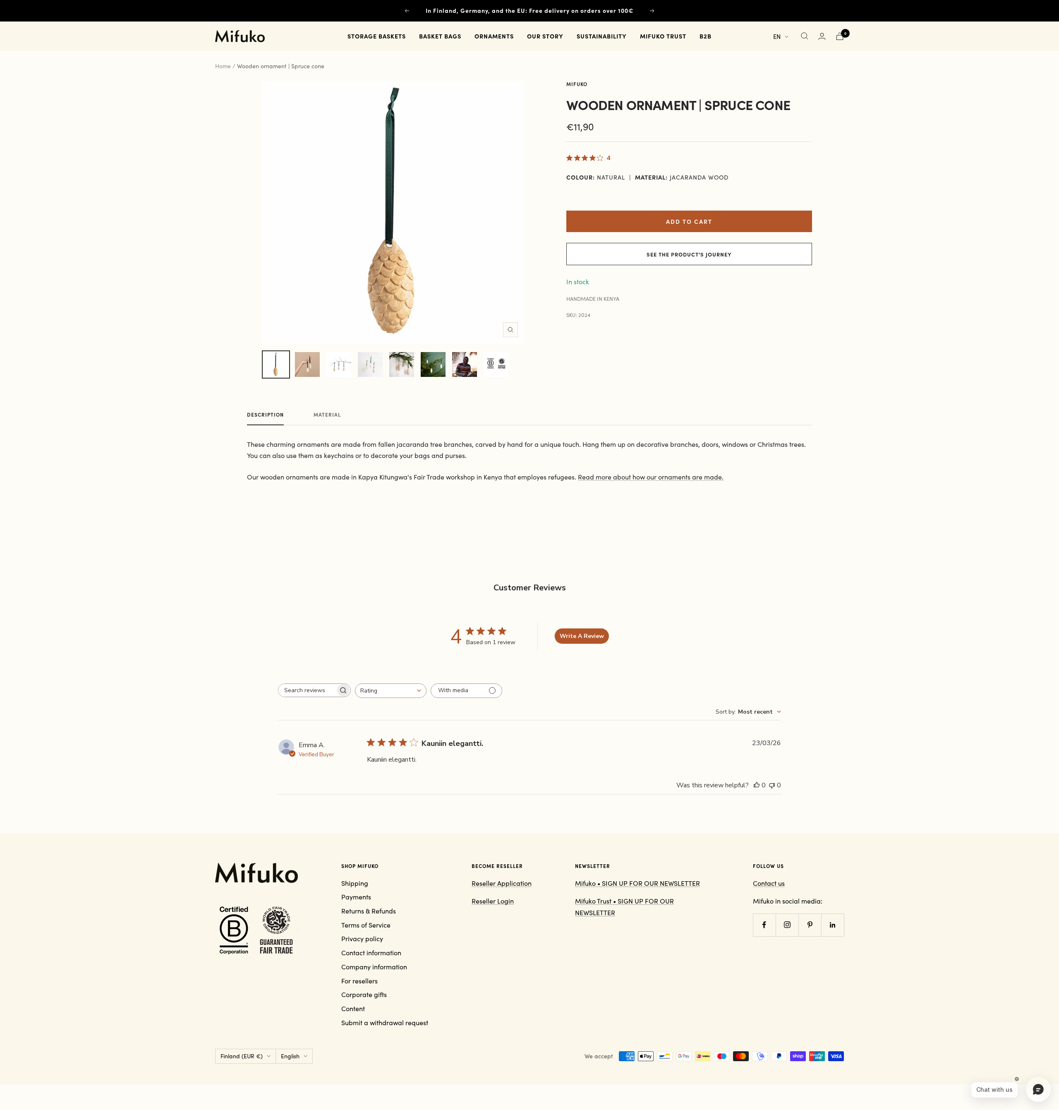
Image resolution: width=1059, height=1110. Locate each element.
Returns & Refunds (368, 910)
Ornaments (494, 36)
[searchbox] (306, 690)
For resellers (359, 980)
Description (265, 415)
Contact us (769, 883)
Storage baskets (376, 36)
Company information (374, 966)
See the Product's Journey (689, 254)
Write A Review (582, 636)
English (290, 1056)
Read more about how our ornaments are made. (651, 476)
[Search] (804, 36)
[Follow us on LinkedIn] (832, 924)
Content (353, 1008)
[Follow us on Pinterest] (809, 924)
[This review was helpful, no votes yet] (757, 785)
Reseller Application (502, 883)
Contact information (371, 952)
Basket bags (440, 36)
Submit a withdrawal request (384, 1022)
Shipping (354, 883)
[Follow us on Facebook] (764, 924)
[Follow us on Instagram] (787, 924)
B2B (706, 36)
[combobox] (390, 690)
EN (777, 36)
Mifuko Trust (663, 36)
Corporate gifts (364, 994)
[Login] (822, 36)
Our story (545, 36)
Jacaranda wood (699, 177)
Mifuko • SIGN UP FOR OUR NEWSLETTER (637, 883)
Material (327, 415)
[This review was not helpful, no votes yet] (772, 785)
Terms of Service (366, 925)
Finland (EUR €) (241, 1056)
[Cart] (840, 36)
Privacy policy (362, 938)
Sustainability (602, 36)
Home (223, 66)
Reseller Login (493, 901)
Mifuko (576, 84)
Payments (356, 896)
